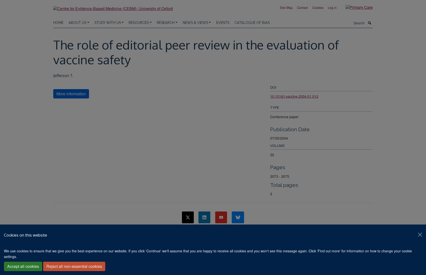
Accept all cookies (23, 266)
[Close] (420, 235)
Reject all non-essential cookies (74, 266)
